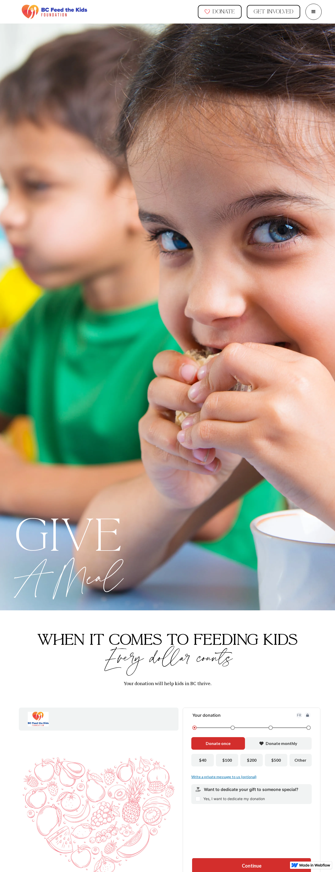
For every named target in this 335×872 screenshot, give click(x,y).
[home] (54, 12)
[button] (313, 12)
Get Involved (273, 11)
